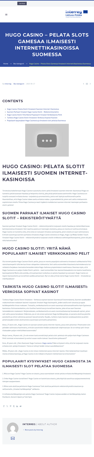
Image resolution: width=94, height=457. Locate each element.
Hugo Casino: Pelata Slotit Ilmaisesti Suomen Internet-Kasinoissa (33, 109)
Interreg (8, 84)
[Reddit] (20, 406)
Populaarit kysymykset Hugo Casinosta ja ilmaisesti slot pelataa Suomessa (36, 120)
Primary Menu (6, 14)
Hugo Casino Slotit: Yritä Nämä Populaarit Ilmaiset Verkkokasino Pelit (34, 115)
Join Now (22, 3)
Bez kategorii (19, 84)
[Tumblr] (14, 406)
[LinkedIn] (17, 406)
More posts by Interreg (34, 430)
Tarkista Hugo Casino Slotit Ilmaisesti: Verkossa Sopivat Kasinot (32, 117)
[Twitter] (7, 406)
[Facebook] (4, 406)
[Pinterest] (10, 406)
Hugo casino (47, 343)
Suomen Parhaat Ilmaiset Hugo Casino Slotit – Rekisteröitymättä (33, 112)
